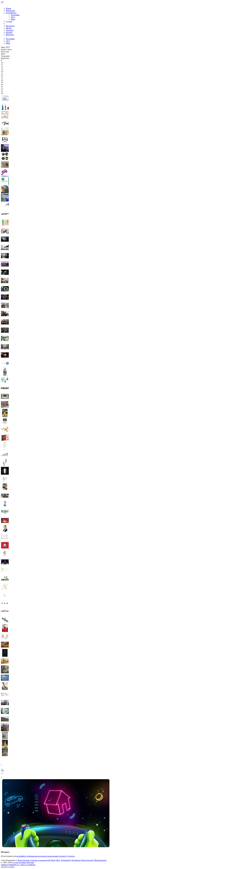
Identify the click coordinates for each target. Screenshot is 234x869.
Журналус (10, 35)
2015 (13, 17)
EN (2, 2)
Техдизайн (15, 15)
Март (13, 19)
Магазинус (10, 26)
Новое (8, 8)
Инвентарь (10, 10)
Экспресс (10, 30)
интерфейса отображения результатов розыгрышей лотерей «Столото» (45, 856)
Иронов (9, 32)
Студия (9, 21)
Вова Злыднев (23, 860)
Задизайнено (11, 13)
